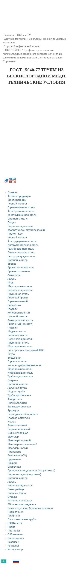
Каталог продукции (19, 196)
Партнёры (13, 530)
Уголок (11, 421)
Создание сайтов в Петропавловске (10, 180)
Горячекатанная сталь (21, 207)
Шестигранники (16, 199)
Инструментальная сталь (22, 244)
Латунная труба (17, 387)
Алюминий (14, 274)
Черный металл (17, 203)
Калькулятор (15, 549)
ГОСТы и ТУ (14, 523)
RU (21, 561)
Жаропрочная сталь (19, 286)
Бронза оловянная (18, 271)
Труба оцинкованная (20, 376)
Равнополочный (17, 425)
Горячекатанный (17, 301)
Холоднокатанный (18, 312)
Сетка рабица (15, 489)
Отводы (12, 496)
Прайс (11, 526)
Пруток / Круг (15, 233)
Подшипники (15, 511)
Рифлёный (14, 305)
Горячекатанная (17, 361)
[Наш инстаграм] (67, 7)
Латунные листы (17, 335)
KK (9, 561)
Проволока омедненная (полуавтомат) (31, 470)
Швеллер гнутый (17, 447)
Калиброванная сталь (20, 211)
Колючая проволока (19, 500)
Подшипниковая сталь (21, 252)
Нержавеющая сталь (20, 226)
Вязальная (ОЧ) (17, 455)
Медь (10, 282)
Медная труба (16, 391)
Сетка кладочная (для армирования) (30, 507)
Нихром (12, 462)
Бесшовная (14, 357)
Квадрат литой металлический (26, 229)
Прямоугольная (17, 402)
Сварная (12, 380)
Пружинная (14, 459)
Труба (11, 353)
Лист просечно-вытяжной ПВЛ (25, 350)
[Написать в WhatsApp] (57, 7)
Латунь (11, 222)
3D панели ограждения (21, 504)
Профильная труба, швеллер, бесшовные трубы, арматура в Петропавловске (36, 7)
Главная (12, 192)
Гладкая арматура (18, 417)
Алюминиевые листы (20, 320)
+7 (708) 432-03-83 (26, 16)
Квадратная (14, 398)
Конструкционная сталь (21, 214)
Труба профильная (19, 395)
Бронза (11, 263)
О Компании (15, 534)
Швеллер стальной (19, 440)
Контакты (13, 545)
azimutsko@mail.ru (36, 25)
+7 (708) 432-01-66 (27, 20)
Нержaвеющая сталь (20, 485)
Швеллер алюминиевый (22, 444)
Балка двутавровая (19, 406)
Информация (15, 538)
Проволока (14, 451)
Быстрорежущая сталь (21, 256)
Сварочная (14, 466)
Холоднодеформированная (24, 365)
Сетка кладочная (17, 432)
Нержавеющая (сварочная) (24, 474)
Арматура (13, 410)
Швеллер (13, 436)
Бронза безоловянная (20, 267)
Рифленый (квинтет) (20, 323)
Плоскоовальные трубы (21, 519)
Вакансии (13, 541)
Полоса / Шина (16, 492)
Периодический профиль (22, 414)
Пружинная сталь (18, 293)
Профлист (13, 515)
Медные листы (16, 331)
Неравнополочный (18, 429)
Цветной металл (17, 218)
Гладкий (12, 308)
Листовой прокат (17, 297)
